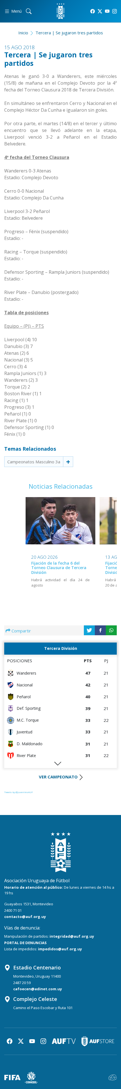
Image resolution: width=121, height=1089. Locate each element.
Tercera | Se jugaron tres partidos (69, 32)
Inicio (23, 32)
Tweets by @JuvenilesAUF (18, 792)
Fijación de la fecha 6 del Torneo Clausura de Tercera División (58, 567)
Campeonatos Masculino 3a (33, 461)
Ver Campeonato (58, 777)
